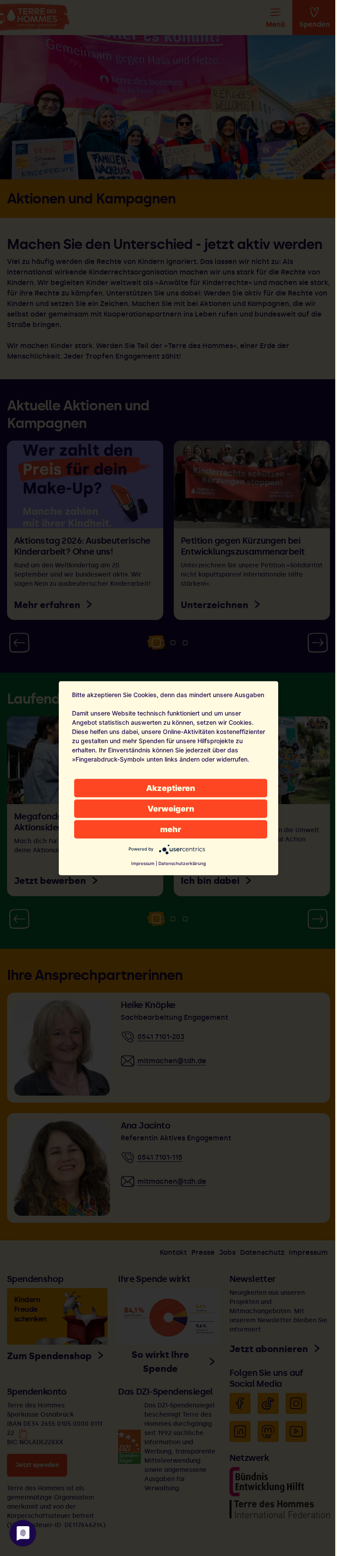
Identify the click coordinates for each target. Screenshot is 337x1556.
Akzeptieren (170, 787)
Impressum (142, 862)
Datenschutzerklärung (182, 862)
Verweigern (170, 808)
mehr (170, 828)
